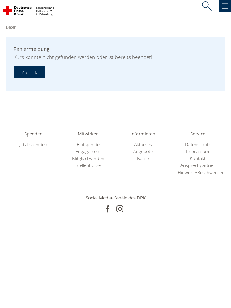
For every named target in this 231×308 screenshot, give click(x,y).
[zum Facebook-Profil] (107, 209)
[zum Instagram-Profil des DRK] (120, 209)
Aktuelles (143, 144)
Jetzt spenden (33, 144)
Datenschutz (198, 144)
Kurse (143, 158)
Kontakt (197, 158)
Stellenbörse (88, 165)
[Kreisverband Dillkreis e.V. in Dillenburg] (17, 12)
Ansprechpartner (197, 165)
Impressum (197, 151)
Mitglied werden (88, 158)
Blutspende (88, 144)
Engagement (88, 151)
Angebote (143, 151)
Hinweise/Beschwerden (197, 172)
